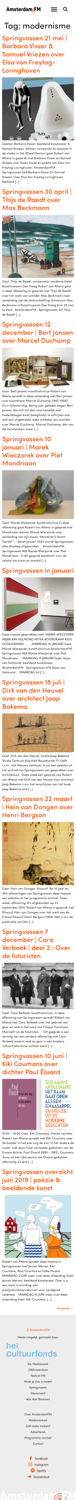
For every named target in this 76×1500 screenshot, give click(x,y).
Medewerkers (38, 1420)
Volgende (65, 1308)
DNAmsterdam (38, 1369)
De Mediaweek (38, 1364)
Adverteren (38, 1432)
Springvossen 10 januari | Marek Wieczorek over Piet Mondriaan (32, 450)
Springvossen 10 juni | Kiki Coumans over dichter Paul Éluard (34, 1063)
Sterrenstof (38, 1393)
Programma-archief (38, 1438)
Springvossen (38, 1387)
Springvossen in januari (38, 570)
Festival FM (38, 1375)
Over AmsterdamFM (38, 1414)
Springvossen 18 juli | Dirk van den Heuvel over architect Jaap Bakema (33, 693)
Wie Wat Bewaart (38, 1399)
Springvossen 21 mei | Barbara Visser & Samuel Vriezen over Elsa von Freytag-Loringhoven (34, 53)
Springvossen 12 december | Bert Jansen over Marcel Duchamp (37, 331)
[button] (54, 9)
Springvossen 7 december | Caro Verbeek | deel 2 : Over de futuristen (36, 943)
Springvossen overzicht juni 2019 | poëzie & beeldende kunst (37, 1179)
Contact (38, 1443)
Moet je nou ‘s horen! (38, 1381)
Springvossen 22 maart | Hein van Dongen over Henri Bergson (37, 806)
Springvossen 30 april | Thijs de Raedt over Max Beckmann (36, 199)
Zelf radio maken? (38, 1426)
